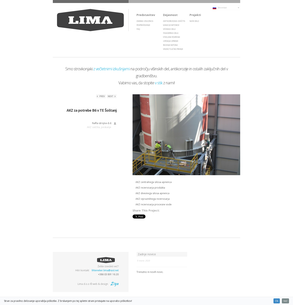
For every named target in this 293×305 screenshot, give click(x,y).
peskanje (106, 127)
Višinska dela (169, 29)
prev (102, 96)
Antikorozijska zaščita (174, 21)
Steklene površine (171, 37)
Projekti (195, 15)
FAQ (138, 29)
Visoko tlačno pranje (173, 49)
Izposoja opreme (170, 41)
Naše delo (194, 21)
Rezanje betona (170, 45)
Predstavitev (146, 15)
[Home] (91, 20)
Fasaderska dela (170, 33)
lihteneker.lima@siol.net (105, 270)
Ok (276, 301)
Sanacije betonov (171, 25)
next (111, 96)
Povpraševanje (143, 25)
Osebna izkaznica (145, 21)
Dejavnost (170, 15)
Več (285, 301)
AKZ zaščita (93, 127)
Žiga (115, 283)
